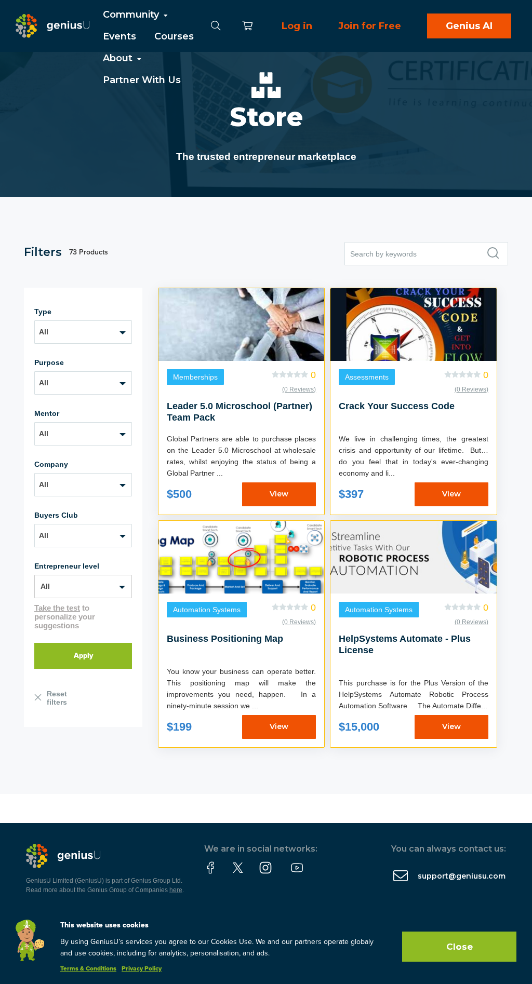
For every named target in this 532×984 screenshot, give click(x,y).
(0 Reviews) (299, 389)
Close (459, 946)
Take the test (57, 607)
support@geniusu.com (462, 876)
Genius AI (469, 26)
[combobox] (83, 332)
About (119, 58)
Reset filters (57, 698)
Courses (174, 36)
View (279, 493)
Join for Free (369, 26)
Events (119, 36)
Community (132, 14)
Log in (297, 26)
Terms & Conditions (88, 969)
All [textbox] (43, 332)
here (175, 890)
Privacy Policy (142, 969)
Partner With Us (142, 80)
